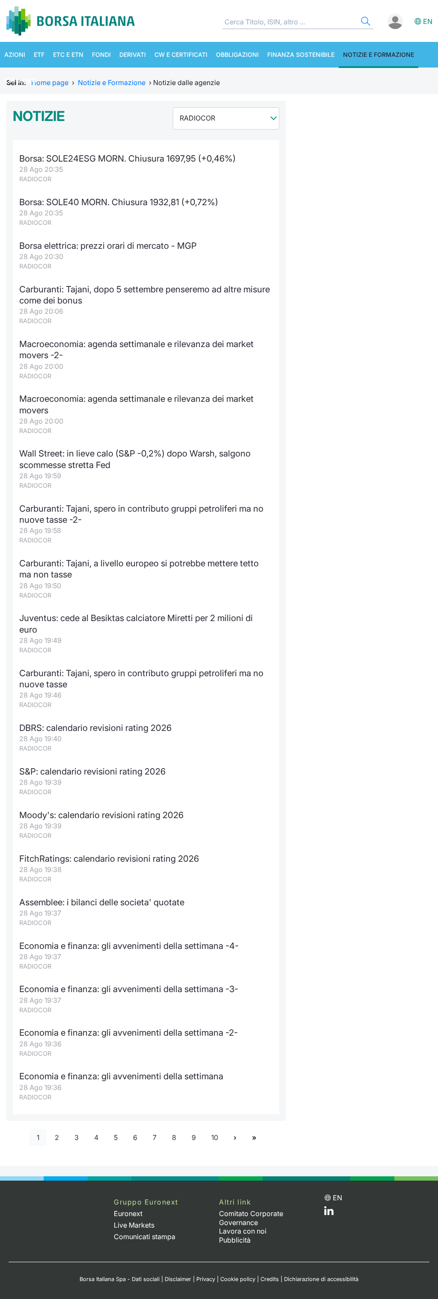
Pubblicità (235, 1240)
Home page (49, 82)
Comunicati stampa (144, 1236)
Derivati (132, 54)
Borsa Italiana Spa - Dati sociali (120, 1279)
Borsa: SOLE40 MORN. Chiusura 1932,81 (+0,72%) (118, 202)
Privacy (205, 1279)
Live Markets (134, 1225)
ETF (39, 54)
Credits (269, 1279)
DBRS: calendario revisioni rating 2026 (95, 727)
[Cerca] (364, 22)
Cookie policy (237, 1279)
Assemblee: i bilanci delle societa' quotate (101, 902)
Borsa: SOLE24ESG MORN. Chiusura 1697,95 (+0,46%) (127, 158)
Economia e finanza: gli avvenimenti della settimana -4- (129, 945)
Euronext (128, 1213)
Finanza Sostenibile (300, 54)
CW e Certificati (180, 54)
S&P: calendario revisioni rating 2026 (92, 771)
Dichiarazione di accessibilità (321, 1279)
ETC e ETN (68, 54)
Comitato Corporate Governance (251, 1218)
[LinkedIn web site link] (329, 1212)
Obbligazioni (237, 54)
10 (214, 1137)
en (427, 21)
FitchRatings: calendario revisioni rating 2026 (109, 858)
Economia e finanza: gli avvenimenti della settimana (121, 1076)
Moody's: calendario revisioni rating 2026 (101, 815)
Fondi (101, 54)
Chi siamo (20, 80)
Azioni (14, 54)
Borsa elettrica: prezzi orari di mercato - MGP (108, 245)
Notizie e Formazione (378, 54)
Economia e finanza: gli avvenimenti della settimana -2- (128, 1032)
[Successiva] (235, 1137)
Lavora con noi (242, 1231)
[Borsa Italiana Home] (70, 20)
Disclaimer (178, 1279)
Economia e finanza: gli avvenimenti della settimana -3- (128, 989)
